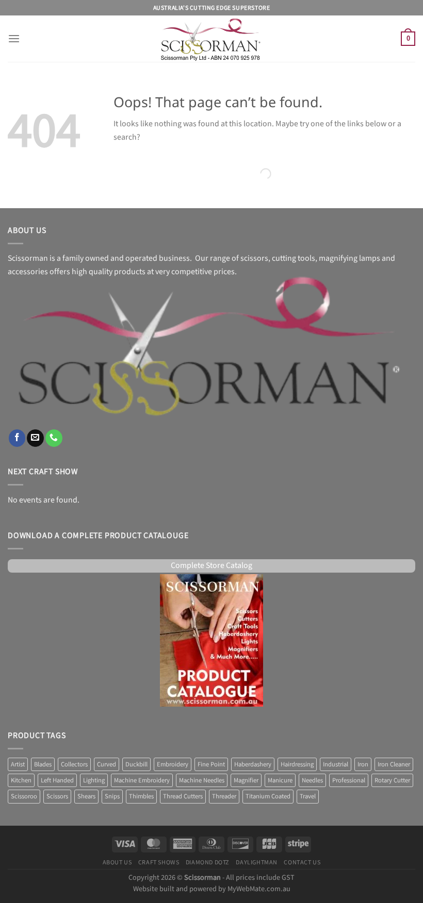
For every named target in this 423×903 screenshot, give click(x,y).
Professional (348, 780)
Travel (308, 796)
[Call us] (53, 437)
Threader (224, 796)
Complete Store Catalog (211, 565)
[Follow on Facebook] (17, 437)
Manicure (280, 780)
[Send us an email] (35, 437)
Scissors (57, 796)
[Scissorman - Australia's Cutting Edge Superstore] (212, 38)
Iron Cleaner (394, 764)
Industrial (335, 764)
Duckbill (136, 764)
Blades (43, 764)
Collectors (74, 764)
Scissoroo (24, 796)
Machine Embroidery (142, 780)
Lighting (94, 780)
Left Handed (57, 780)
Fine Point (211, 764)
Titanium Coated (268, 796)
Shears (86, 796)
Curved (106, 764)
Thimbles (141, 796)
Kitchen (21, 780)
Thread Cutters (183, 796)
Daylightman (257, 862)
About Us (117, 862)
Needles (312, 780)
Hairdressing (297, 764)
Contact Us (302, 862)
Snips (112, 796)
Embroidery (172, 764)
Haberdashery (252, 764)
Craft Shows (159, 862)
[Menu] (14, 39)
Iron (362, 764)
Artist (18, 764)
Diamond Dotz (208, 862)
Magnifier (246, 780)
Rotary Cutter (392, 780)
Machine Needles (201, 780)
